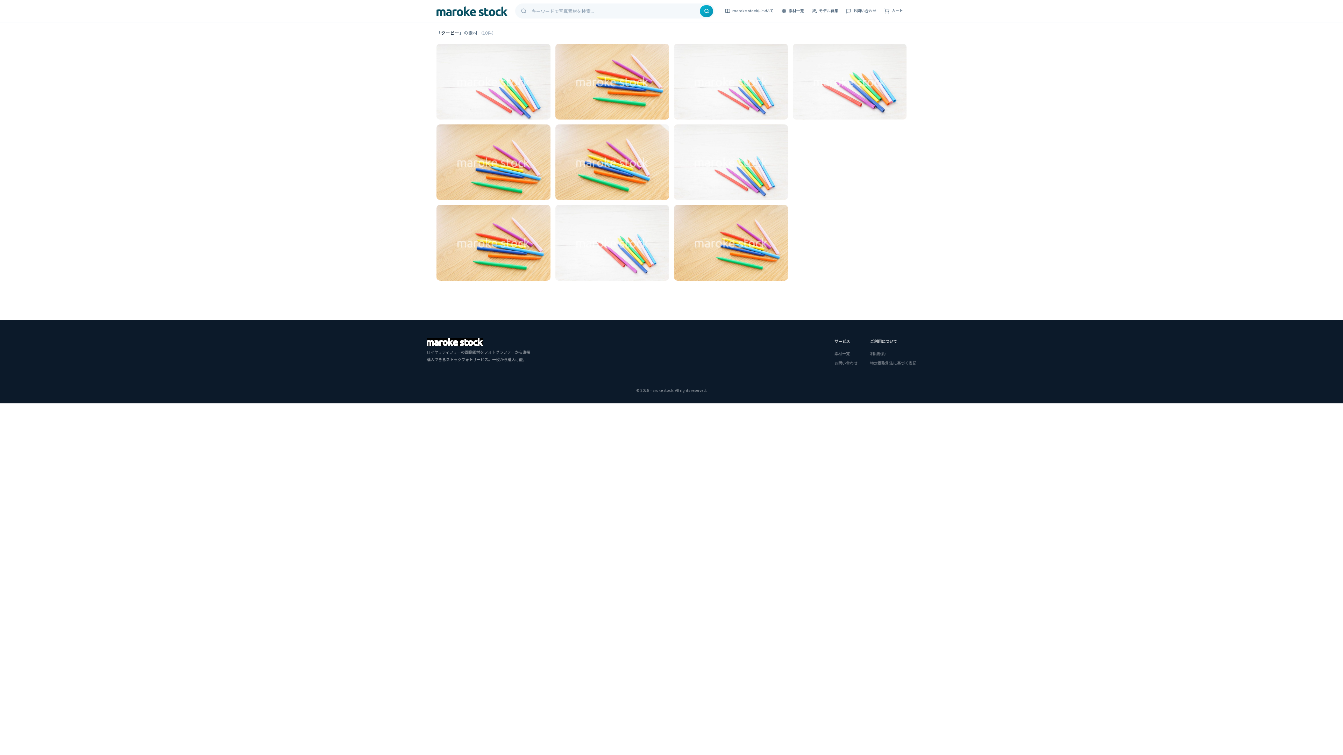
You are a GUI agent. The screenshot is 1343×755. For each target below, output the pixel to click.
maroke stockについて (753, 10)
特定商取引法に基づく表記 (893, 363)
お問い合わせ (864, 10)
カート (897, 10)
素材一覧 (796, 10)
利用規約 (878, 353)
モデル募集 (828, 10)
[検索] (706, 11)
